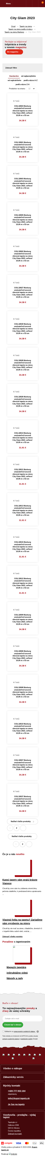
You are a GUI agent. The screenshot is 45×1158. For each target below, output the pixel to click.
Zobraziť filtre (11, 68)
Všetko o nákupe (12, 1068)
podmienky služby (27, 1039)
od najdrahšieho (14, 80)
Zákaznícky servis (13, 1077)
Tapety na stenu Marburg (14, 32)
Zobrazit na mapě (15, 1134)
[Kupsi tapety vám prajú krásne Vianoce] (21, 875)
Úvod (13, 26)
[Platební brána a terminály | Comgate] (22, 1143)
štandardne (14, 76)
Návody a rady (15, 978)
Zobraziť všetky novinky (12, 937)
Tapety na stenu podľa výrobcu (20, 29)
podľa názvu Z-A (23, 84)
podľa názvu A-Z (30, 80)
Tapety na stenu (26, 26)
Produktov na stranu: (17, 89)
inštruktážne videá (17, 972)
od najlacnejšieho (28, 76)
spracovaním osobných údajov (25, 1031)
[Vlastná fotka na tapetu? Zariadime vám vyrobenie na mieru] (21, 915)
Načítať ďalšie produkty (21, 821)
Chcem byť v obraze (12, 1025)
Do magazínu (12, 52)
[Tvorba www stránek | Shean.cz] (13, 1154)
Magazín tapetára (16, 967)
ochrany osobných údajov (10, 1039)
